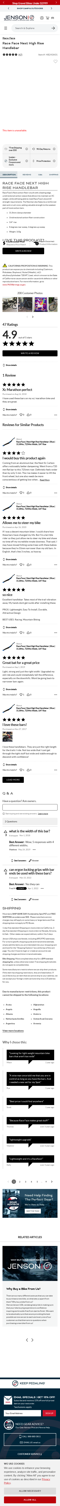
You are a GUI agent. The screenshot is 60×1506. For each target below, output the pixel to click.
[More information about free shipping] (26, 149)
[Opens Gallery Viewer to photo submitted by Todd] (9, 304)
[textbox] (30, 807)
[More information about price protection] (54, 161)
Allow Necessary (30, 1491)
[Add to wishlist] (56, 62)
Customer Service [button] (29, 1454)
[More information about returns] (54, 149)
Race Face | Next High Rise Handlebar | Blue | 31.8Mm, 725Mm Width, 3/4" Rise (35, 443)
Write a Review (30, 353)
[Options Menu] (56, 415)
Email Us (32, 1442)
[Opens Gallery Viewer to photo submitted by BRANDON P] (40, 304)
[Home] (19, 18)
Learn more (43, 813)
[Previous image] (27, 1340)
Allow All (30, 1500)
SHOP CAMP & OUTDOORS (30, 8)
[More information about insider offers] (26, 161)
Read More (45, 480)
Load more (13, 780)
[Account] (42, 18)
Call (31, 1436)
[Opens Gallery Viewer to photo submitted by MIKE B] (25, 304)
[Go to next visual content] (32, 316)
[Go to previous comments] (8, 1181)
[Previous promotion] (8, 8)
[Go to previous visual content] (27, 316)
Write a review (23, 251)
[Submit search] (53, 28)
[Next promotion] (51, 8)
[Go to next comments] (51, 1181)
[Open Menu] (5, 28)
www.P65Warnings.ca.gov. (14, 285)
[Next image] (32, 1340)
